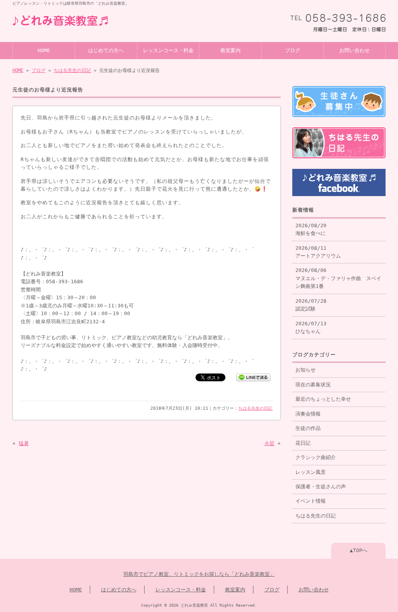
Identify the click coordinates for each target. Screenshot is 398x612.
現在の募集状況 (313, 385)
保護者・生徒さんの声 (320, 486)
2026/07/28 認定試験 (310, 305)
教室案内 (230, 50)
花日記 (303, 443)
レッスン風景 (310, 472)
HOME (44, 50)
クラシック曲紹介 (315, 457)
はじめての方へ (106, 50)
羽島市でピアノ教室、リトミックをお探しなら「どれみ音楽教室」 (199, 574)
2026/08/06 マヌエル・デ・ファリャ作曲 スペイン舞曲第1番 (338, 278)
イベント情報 (310, 501)
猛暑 (24, 443)
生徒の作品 (308, 428)
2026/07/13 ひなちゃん (310, 327)
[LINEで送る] (253, 377)
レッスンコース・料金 (168, 50)
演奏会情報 (308, 414)
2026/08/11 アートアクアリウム (318, 252)
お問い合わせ (354, 50)
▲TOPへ (358, 550)
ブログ (292, 50)
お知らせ (305, 370)
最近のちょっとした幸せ (323, 399)
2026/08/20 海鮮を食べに (310, 229)
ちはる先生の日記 (72, 70)
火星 (269, 443)
